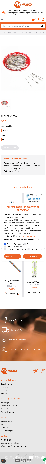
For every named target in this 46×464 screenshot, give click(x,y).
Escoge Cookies (32, 256)
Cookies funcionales (15, 244)
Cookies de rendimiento (17, 249)
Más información (28, 236)
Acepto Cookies (12, 256)
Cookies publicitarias (15, 247)
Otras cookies (36, 249)
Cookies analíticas (34, 244)
